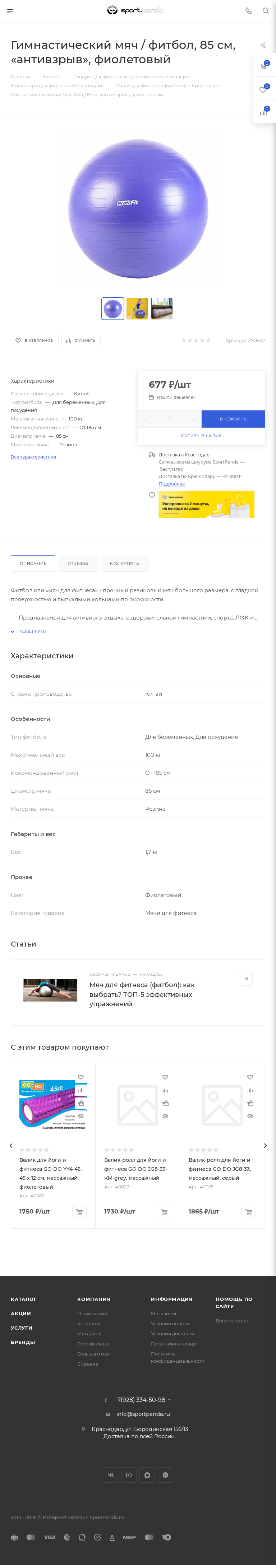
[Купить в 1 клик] (81, 1103)
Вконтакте (110, 1475)
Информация (172, 1299)
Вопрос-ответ (232, 1321)
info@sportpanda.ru (143, 1413)
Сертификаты (93, 1344)
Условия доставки (172, 1333)
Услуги (22, 1328)
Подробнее (172, 484)
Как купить (124, 563)
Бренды (23, 1342)
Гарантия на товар (173, 1344)
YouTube (129, 1475)
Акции (21, 1313)
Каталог (24, 1299)
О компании (92, 1313)
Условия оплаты (170, 1323)
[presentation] (11, 1145)
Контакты (88, 1323)
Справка (87, 1364)
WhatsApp (165, 1475)
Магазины (89, 1333)
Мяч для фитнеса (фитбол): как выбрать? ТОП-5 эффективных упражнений (142, 994)
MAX (147, 1475)
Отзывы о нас (93, 1354)
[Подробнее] (246, 979)
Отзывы (78, 563)
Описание (33, 563)
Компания (94, 1299)
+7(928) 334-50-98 (139, 1400)
